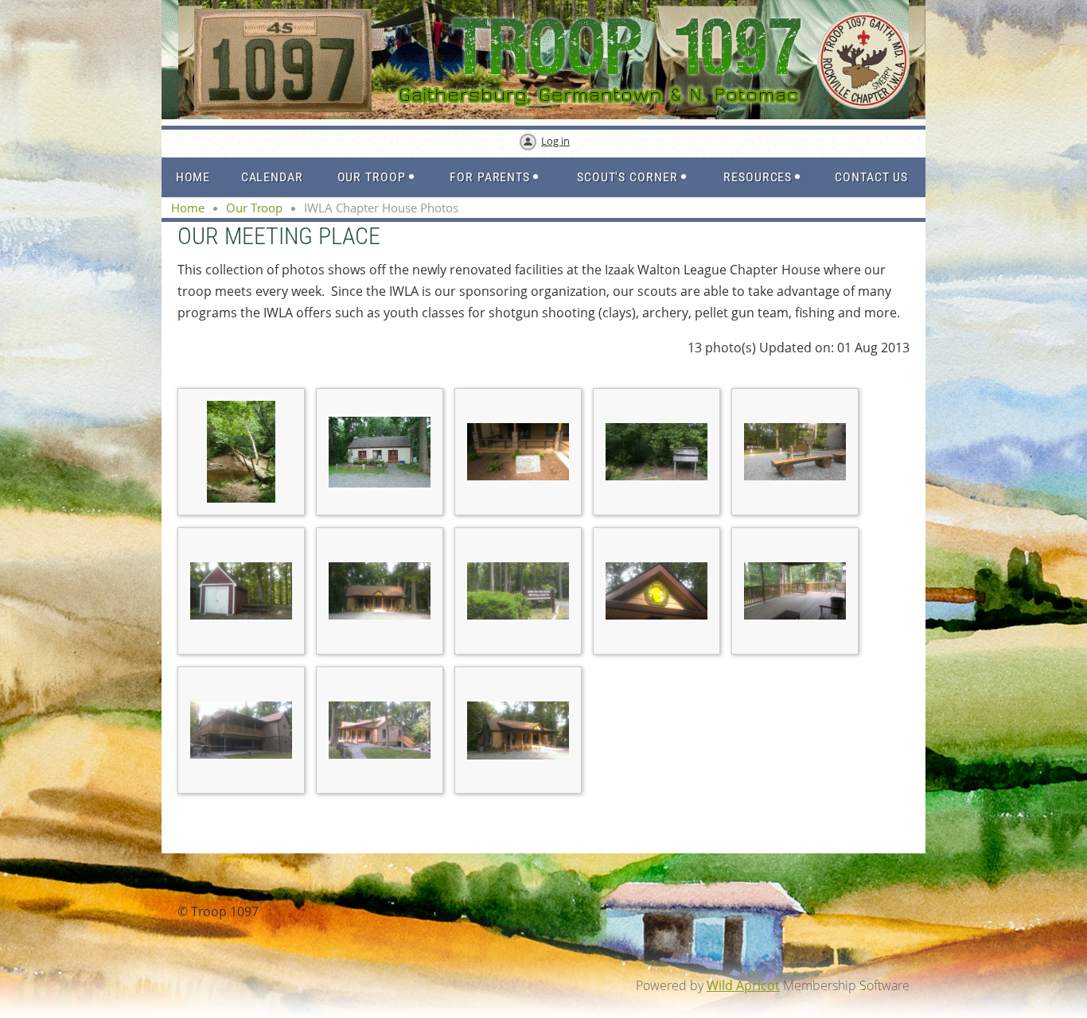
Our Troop (254, 208)
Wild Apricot (743, 985)
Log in (555, 141)
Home (188, 208)
